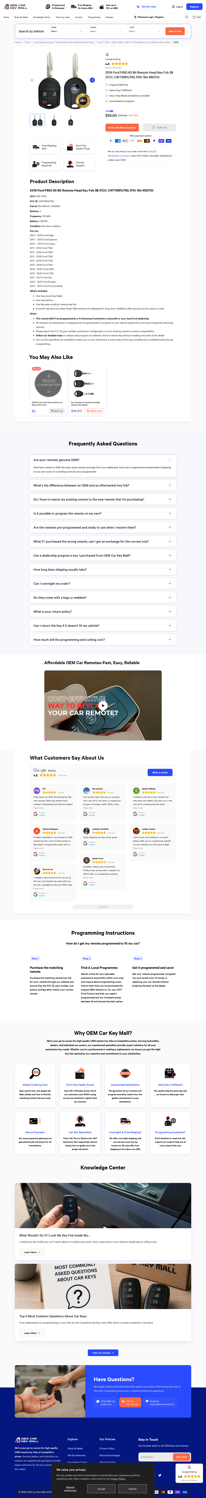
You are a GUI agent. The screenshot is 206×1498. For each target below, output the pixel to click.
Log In (179, 6)
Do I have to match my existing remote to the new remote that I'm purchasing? (88, 499)
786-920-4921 (148, 6)
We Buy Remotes (77, 1455)
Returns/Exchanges (110, 1455)
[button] (186, 17)
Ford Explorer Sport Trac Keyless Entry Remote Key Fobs (63, 42)
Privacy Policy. (117, 1478)
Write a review (160, 772)
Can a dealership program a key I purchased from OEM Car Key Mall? (81, 555)
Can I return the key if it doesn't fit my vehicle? (66, 625)
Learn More (30, 1252)
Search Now (175, 31)
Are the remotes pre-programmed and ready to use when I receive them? (84, 527)
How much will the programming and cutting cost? (69, 639)
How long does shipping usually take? (60, 569)
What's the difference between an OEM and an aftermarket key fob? (81, 485)
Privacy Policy (107, 1448)
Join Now (181, 1456)
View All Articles (101, 1352)
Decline (132, 1488)
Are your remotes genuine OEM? (56, 460)
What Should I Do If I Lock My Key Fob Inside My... (54, 1235)
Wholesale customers (119, 155)
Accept (101, 1488)
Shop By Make (75, 1448)
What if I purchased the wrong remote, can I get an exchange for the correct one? (91, 541)
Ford (27, 42)
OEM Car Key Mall (36, 1491)
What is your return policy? (52, 611)
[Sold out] (48, 399)
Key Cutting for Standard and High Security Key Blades (85, 403)
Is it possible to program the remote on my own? (67, 513)
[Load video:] (103, 706)
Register (194, 6)
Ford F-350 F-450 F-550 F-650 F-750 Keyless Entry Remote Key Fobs (133, 42)
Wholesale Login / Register (151, 17)
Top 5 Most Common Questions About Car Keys (53, 1316)
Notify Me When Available (122, 127)
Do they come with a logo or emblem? (59, 597)
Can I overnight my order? (51, 583)
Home (18, 42)
